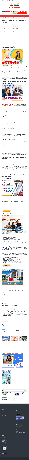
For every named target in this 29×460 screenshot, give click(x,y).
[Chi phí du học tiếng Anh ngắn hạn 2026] (4, 398)
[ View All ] (25, 390)
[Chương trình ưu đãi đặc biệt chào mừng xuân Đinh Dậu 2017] (14, 338)
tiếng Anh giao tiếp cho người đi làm (10, 331)
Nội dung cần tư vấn (4, 326)
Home (2, 17)
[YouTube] (19, 414)
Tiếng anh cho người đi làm (11, 17)
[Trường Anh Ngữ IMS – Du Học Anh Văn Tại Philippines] (4, 393)
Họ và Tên (3, 319)
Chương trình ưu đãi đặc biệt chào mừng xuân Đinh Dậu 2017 (14, 343)
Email (2, 324)
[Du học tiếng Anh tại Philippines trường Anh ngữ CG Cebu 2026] (17, 393)
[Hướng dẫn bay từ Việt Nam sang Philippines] (6, 338)
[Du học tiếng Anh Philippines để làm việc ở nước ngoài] (23, 338)
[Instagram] (18, 414)
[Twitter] (17, 414)
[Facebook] (16, 414)
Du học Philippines (14, 7)
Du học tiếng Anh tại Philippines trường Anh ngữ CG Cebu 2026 (23, 393)
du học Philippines (6, 315)
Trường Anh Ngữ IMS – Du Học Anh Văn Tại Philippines (10, 393)
